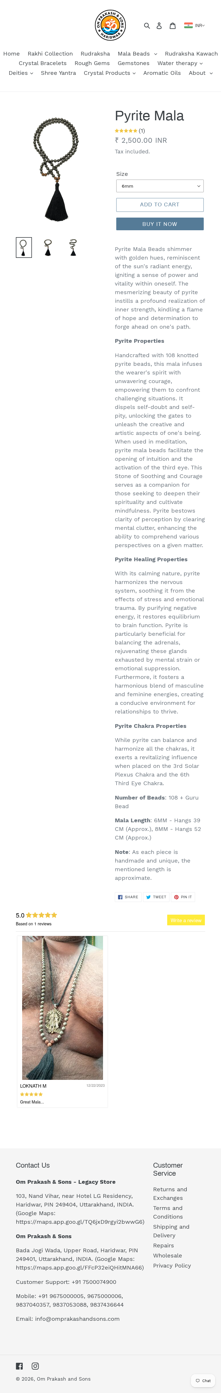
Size (122, 173)
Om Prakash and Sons (64, 1379)
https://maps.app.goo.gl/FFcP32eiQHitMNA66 (79, 1267)
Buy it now (159, 224)
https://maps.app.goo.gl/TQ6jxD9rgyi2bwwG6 (79, 1221)
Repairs (163, 1245)
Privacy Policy (172, 1265)
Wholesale (167, 1255)
